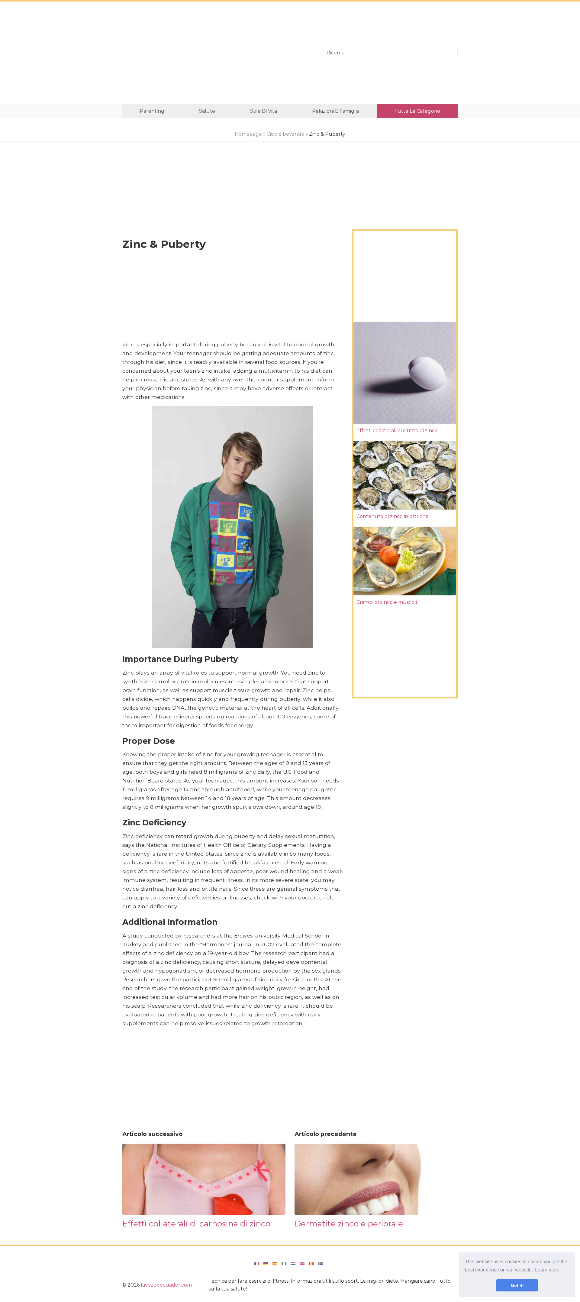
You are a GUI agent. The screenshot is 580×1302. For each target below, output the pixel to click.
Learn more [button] (547, 1269)
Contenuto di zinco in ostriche (392, 516)
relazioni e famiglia (335, 111)
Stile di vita (263, 111)
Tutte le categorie (417, 111)
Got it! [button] (517, 1285)
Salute (207, 111)
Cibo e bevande (285, 134)
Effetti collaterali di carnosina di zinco (196, 1224)
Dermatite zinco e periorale (349, 1224)
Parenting (152, 111)
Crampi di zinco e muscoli (386, 602)
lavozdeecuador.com (166, 1285)
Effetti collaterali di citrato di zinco (397, 430)
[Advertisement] (218, 53)
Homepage (248, 134)
